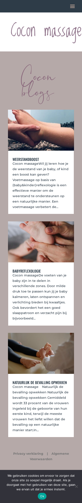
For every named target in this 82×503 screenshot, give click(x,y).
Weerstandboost (26, 159)
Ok (42, 496)
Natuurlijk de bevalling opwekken (40, 382)
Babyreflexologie (27, 271)
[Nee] (76, 486)
